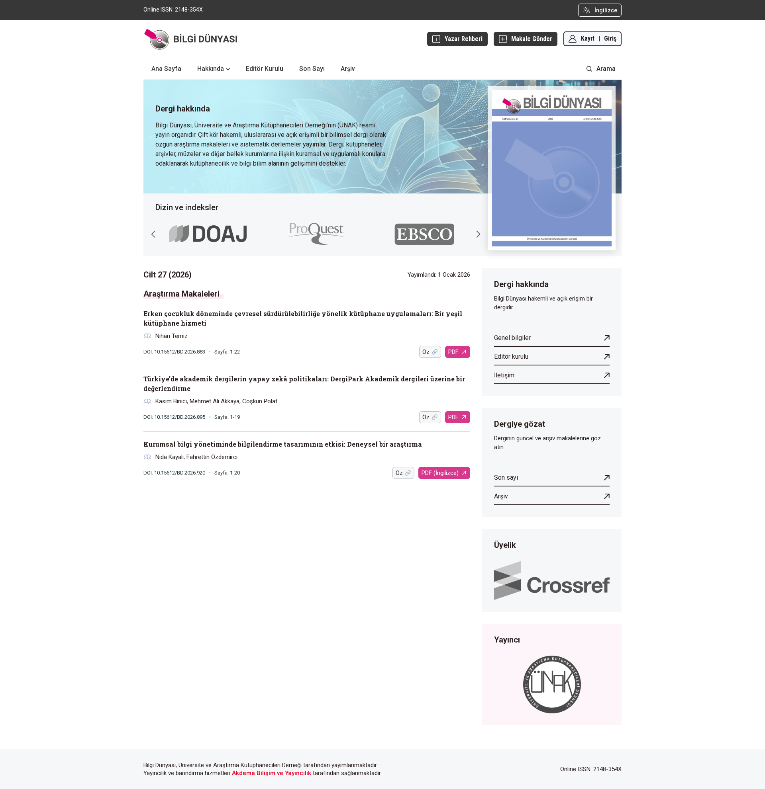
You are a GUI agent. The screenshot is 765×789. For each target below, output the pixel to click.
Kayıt (587, 38)
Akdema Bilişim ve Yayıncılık (271, 773)
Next (478, 234)
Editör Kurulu (264, 68)
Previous (153, 234)
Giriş (610, 38)
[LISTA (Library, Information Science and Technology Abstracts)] (424, 234)
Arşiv (348, 68)
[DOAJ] (208, 233)
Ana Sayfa (166, 68)
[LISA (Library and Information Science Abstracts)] (316, 234)
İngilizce (605, 10)
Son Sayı (312, 68)
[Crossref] (552, 580)
